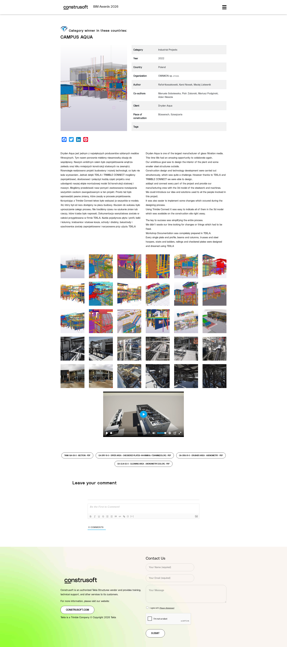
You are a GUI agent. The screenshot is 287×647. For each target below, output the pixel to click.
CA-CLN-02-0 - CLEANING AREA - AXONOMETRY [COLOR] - (143, 464)
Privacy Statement (166, 608)
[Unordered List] (111, 516)
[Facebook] (64, 139)
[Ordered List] (107, 516)
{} (128, 516)
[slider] (126, 433)
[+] (132, 516)
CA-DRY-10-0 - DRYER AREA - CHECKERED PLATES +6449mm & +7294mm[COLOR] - (135, 455)
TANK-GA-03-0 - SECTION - (77, 455)
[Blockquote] (116, 516)
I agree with (162, 608)
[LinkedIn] (78, 139)
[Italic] (95, 516)
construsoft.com (77, 610)
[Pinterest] (86, 139)
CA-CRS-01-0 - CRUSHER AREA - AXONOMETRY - (201, 455)
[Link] (124, 516)
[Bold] (90, 516)
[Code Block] (120, 516)
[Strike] (103, 516)
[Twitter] (71, 139)
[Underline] (99, 516)
